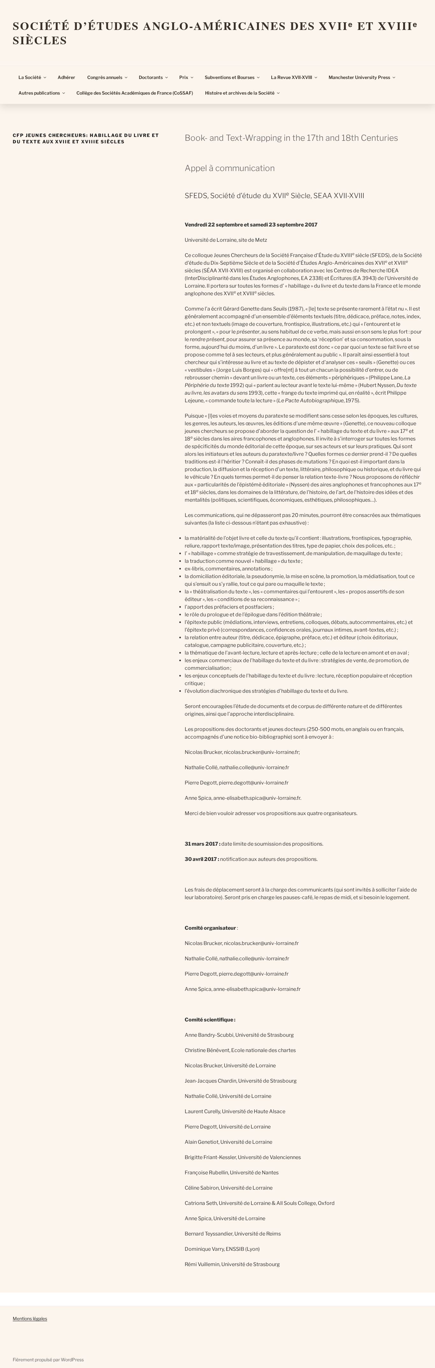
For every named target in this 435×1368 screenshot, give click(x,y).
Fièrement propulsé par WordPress (48, 1359)
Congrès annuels (104, 77)
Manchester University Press (359, 77)
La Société (29, 77)
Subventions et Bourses (229, 77)
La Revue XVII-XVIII (291, 77)
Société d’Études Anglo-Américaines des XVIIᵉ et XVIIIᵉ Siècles (215, 32)
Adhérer (66, 77)
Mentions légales (30, 1318)
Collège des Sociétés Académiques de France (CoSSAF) (134, 93)
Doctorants (151, 77)
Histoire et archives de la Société (240, 93)
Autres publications (39, 93)
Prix (183, 77)
